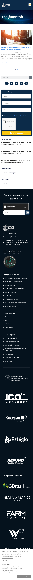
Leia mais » (4, 63)
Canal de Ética (18, 556)
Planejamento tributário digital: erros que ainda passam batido (16, 143)
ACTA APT (4, 560)
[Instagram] (21, 83)
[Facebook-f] (7, 83)
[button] (30, 4)
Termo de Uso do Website (8, 556)
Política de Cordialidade (7, 558)
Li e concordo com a (15, 116)
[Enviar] (27, 212)
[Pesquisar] (30, 77)
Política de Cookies (17, 554)
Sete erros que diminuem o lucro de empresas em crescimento (15, 161)
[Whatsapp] (26, 83)
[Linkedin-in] (16, 83)
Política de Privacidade (20, 116)
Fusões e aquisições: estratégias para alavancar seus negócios (16, 48)
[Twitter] (11, 83)
